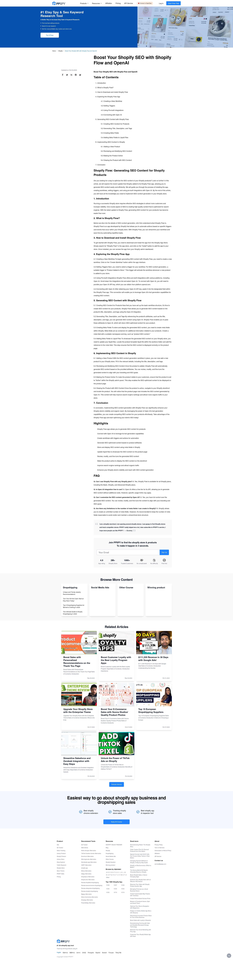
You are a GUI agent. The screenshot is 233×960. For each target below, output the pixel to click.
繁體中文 (72, 952)
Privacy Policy (159, 845)
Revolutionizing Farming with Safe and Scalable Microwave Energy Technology (140, 925)
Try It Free (49, 35)
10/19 (115, 892)
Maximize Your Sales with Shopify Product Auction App (139, 885)
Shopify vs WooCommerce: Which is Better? (140, 866)
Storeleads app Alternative (88, 862)
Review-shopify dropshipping (89, 891)
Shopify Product (61, 856)
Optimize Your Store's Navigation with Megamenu (139, 907)
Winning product (110, 865)
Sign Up (164, 552)
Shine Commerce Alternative (89, 897)
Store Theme (60, 871)
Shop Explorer (61, 862)
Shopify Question (111, 862)
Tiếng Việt (118, 952)
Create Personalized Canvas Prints (140, 898)
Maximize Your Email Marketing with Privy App (140, 930)
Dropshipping (109, 853)
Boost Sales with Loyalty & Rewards (140, 920)
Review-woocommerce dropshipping (91, 885)
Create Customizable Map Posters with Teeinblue (140, 894)
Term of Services (159, 848)
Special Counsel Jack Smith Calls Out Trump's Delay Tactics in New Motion (140, 856)
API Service (128, 3)
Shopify (60, 51)
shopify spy (84, 868)
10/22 (107, 892)
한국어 (78, 952)
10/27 (115, 885)
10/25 (107, 889)
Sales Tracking (61, 850)
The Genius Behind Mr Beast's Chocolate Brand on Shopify (139, 871)
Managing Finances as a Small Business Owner (139, 890)
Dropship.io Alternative (87, 877)
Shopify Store (61, 868)
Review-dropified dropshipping (90, 882)
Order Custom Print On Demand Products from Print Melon (139, 850)
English (59, 952)
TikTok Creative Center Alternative (91, 853)
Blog (107, 848)
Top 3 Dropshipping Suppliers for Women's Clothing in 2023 (73, 606)
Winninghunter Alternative (88, 859)
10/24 (115, 889)
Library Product (61, 853)
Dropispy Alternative (87, 900)
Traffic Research (61, 865)
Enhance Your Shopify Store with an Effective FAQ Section (140, 880)
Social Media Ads (111, 856)
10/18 (122, 892)
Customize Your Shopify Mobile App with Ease (140, 935)
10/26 (122, 885)
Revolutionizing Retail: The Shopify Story (140, 845)
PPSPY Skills (60, 874)
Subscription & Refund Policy (163, 850)
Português (91, 952)
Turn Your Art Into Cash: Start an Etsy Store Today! (73, 600)
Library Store (60, 859)
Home (54, 51)
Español (98, 952)
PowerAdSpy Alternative (88, 903)
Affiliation (157, 853)
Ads (58, 845)
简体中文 (65, 952)
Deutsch (104, 952)
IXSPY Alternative (86, 865)
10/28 (107, 885)
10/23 (122, 889)
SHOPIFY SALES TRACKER (114, 845)
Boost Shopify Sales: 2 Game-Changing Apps (138, 876)
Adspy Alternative (86, 874)
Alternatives (84, 848)
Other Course (110, 859)
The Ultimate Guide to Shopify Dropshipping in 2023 (72, 613)
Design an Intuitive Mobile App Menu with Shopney (140, 912)
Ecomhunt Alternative (87, 856)
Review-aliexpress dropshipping (90, 888)
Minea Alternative (86, 871)
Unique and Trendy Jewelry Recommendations (72, 593)
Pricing (118, 3)
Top (229, 956)
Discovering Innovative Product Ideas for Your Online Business (141, 916)
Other (107, 877)
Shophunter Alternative (87, 879)
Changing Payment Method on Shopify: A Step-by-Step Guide (139, 861)
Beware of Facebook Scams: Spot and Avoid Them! (140, 902)
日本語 (84, 952)
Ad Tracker (60, 848)
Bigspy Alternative (86, 894)
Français (111, 952)
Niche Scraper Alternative (88, 850)
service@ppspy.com (160, 864)
